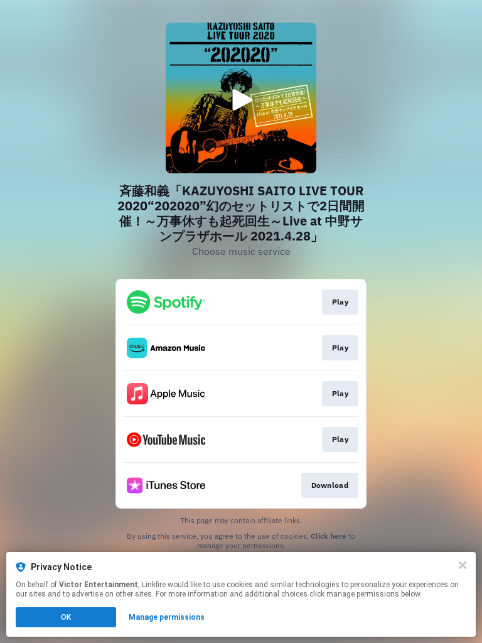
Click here (328, 536)
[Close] (463, 565)
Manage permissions (167, 617)
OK (66, 617)
